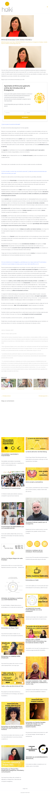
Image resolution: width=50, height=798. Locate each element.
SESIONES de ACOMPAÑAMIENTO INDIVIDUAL (37, 757)
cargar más (25, 788)
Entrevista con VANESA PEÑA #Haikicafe (10, 657)
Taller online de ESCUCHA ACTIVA (12, 686)
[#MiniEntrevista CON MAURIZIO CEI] (24, 383)
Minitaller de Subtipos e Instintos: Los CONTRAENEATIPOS (12, 598)
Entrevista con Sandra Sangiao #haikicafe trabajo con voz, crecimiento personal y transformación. (36, 725)
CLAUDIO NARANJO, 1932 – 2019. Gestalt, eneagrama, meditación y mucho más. (36, 682)
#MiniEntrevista (5, 42)
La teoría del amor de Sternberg (36, 451)
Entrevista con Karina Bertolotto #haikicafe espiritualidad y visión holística (12, 728)
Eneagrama (35, 42)
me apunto (25, 117)
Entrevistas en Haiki (32, 580)
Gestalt (45, 42)
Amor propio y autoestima (34, 482)
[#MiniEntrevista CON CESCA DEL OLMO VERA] (40, 383)
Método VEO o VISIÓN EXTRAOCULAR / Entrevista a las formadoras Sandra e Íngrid (36, 641)
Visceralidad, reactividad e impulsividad (9, 454)
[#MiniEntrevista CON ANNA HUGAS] (8, 383)
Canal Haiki (12, 42)
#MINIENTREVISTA (20, 42)
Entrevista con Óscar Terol (9, 628)
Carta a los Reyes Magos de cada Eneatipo (12, 559)
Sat (19, 43)
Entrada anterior (6, 396)
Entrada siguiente (44, 396)
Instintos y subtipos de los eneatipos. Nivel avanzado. (34, 551)
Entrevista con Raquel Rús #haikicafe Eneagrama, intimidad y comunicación (12, 770)
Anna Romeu (29, 42)
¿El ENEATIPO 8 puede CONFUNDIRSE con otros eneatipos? (34, 610)
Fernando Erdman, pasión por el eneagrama (36, 523)
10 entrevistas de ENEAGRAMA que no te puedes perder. (12, 527)
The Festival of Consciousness (11, 488)
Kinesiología (13, 43)
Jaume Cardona (5, 43)
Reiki (17, 43)
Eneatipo (41, 42)
